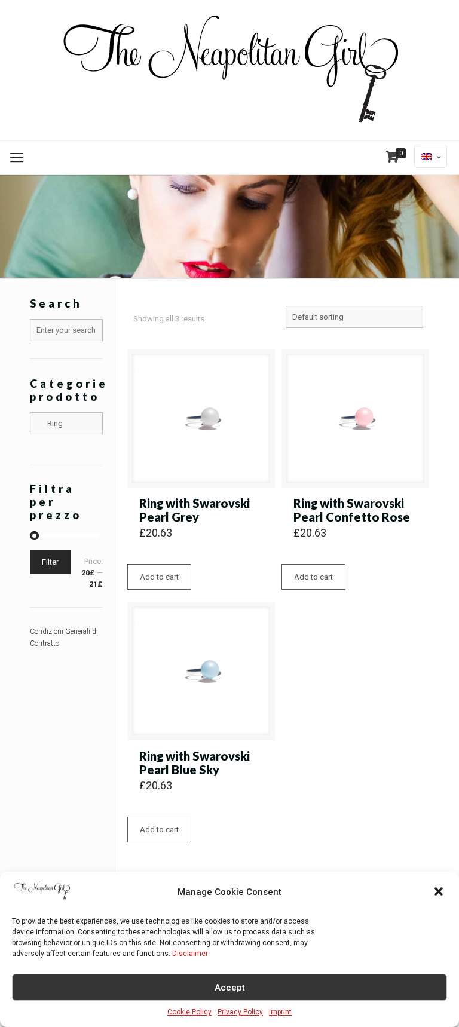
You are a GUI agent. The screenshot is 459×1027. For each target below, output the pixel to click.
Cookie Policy (189, 1012)
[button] (440, 892)
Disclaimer (190, 953)
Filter (50, 561)
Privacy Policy (240, 1012)
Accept (230, 987)
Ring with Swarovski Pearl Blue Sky (194, 763)
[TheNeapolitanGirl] (229, 70)
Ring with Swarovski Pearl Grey (194, 510)
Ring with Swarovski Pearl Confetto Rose (351, 510)
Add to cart (159, 576)
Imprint (280, 1012)
